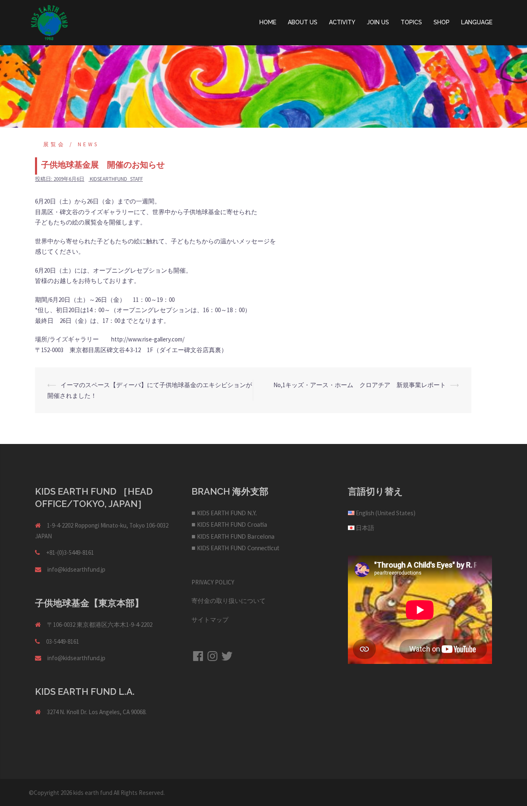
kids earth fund (92, 793)
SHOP (442, 22)
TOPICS (411, 22)
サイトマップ (210, 620)
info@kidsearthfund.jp (76, 569)
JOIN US (378, 22)
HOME (267, 22)
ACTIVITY (342, 22)
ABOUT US (302, 22)
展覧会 (54, 144)
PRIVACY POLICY (212, 582)
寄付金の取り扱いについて (228, 601)
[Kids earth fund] (49, 22)
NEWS (88, 144)
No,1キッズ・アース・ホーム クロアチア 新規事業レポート (359, 385)
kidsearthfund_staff (116, 178)
